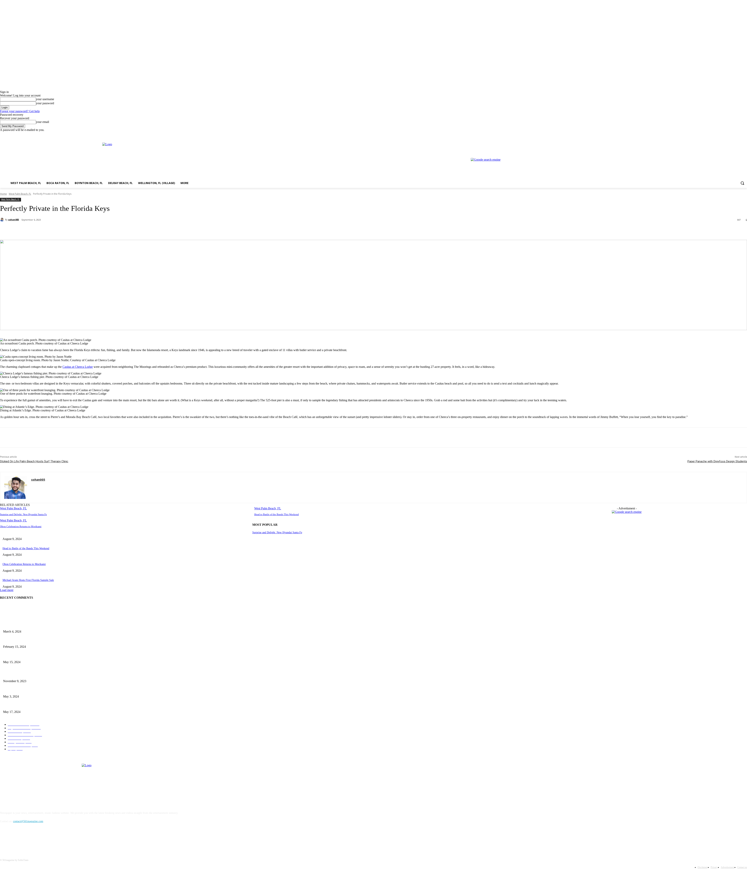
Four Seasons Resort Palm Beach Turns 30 (26, 640)
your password (45, 103)
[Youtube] (745, 134)
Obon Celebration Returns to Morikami (20, 526)
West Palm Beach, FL (20, 193)
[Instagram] (728, 134)
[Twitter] (734, 134)
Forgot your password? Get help (20, 111)
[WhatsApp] (77, 230)
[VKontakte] (44, 839)
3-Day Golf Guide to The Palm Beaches (25, 625)
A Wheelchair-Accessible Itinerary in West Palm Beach (33, 655)
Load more (6, 590)
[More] (91, 230)
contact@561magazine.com (28, 821)
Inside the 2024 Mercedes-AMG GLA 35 (25, 690)
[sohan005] (2, 220)
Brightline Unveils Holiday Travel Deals (25, 674)
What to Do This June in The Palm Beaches (27, 705)
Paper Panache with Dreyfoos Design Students (717, 461)
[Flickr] (24, 839)
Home (3, 193)
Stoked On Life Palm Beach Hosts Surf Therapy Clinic (34, 461)
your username (45, 99)
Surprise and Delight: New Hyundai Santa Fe (23, 514)
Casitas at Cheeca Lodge (77, 366)
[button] (742, 183)
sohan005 (13, 219)
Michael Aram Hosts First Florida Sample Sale (28, 580)
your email (42, 122)
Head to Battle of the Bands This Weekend (276, 514)
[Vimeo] (739, 134)
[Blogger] (4, 839)
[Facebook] (723, 134)
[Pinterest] (63, 230)
